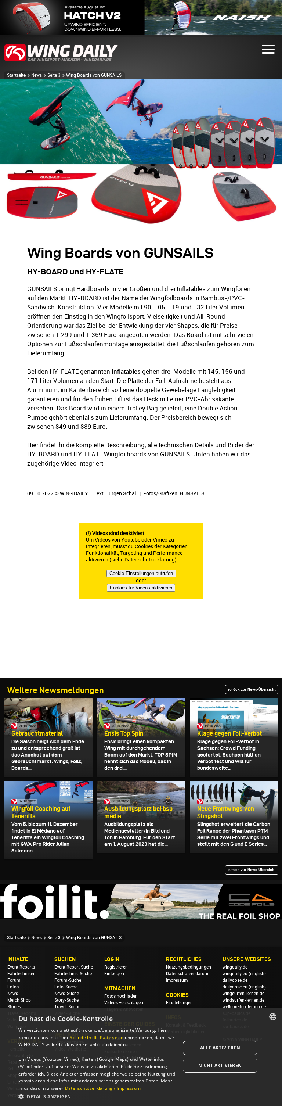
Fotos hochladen (121, 996)
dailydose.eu (235, 987)
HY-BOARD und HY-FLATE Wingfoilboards (87, 454)
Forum (13, 980)
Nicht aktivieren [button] (220, 1065)
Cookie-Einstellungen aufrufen (141, 573)
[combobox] (272, 1016)
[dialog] (141, 1057)
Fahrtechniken (21, 973)
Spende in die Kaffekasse (96, 1037)
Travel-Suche (67, 1006)
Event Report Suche (73, 967)
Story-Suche (66, 1000)
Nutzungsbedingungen (188, 967)
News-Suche (66, 993)
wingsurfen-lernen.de (243, 993)
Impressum (177, 980)
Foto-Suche (65, 987)
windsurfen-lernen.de (243, 1000)
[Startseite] (61, 60)
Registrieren (116, 967)
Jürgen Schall (122, 493)
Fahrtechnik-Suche (73, 973)
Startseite (16, 75)
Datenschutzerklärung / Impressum (103, 1088)
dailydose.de (235, 980)
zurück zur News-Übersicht (252, 689)
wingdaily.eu (235, 973)
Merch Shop (19, 1000)
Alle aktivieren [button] (220, 1048)
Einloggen (114, 973)
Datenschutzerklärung (149, 560)
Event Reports (21, 967)
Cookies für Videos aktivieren (141, 587)
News (36, 75)
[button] (97, 1096)
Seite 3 (54, 75)
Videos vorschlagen (123, 1002)
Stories (14, 1006)
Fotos (13, 987)
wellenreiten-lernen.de (244, 1006)
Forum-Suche (67, 980)
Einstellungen (179, 1002)
